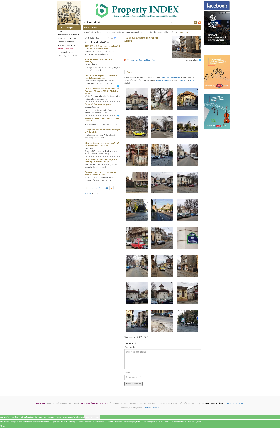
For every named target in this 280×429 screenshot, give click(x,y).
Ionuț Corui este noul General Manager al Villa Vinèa (102, 130)
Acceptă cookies (92, 416)
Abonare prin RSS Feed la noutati (141, 59)
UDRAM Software (151, 407)
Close (2, 426)
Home (60, 31)
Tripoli (193, 80)
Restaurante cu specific (67, 38)
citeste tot (184, 32)
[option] (142, 10)
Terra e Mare (182, 80)
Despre (130, 72)
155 (106, 187)
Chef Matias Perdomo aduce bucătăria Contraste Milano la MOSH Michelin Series (102, 91)
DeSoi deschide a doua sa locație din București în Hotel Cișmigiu (101, 160)
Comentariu (129, 347)
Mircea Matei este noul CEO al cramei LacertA (102, 119)
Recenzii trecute (66, 52)
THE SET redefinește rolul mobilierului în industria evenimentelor (102, 47)
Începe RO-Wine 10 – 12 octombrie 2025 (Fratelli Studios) (100, 173)
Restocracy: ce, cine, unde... (69, 55)
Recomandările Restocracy (68, 34)
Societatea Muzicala (235, 403)
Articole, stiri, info (65, 48)
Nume (127, 372)
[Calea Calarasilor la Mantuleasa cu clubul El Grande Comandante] (187, 99)
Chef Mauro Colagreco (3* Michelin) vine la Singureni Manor (101, 76)
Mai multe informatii (75, 416)
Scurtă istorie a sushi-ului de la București (98, 60)
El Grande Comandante (170, 77)
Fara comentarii (191, 59)
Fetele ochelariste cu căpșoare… (99, 104)
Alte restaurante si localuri (68, 45)
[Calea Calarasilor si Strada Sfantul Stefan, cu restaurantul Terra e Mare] (137, 99)
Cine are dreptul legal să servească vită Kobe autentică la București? (102, 144)
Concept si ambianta (66, 41)
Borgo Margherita (163, 80)
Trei (198, 80)
